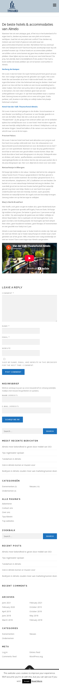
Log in (5, 652)
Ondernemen (8, 490)
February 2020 (8, 607)
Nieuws (33, 486)
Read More (37, 681)
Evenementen (8, 486)
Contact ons (7, 508)
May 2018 (34, 615)
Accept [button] (26, 681)
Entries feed (35, 652)
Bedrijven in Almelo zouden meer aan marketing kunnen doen (29, 471)
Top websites (8, 521)
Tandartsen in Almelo (11, 459)
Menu (54, 5)
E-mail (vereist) (10, 406)
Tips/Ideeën (7, 516)
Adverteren (7, 503)
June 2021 (6, 602)
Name (5, 326)
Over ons (6, 512)
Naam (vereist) (10, 395)
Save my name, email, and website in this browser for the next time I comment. (29, 363)
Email (6, 337)
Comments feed (9, 656)
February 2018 (36, 620)
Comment (8, 293)
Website (6, 348)
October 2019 (36, 607)
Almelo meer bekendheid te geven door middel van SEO (27, 446)
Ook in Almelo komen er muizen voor (18, 465)
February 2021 (36, 602)
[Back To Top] (29, 669)
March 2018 (7, 620)
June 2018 (6, 615)
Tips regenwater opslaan (13, 453)
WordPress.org (36, 656)
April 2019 (6, 611)
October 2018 (36, 611)
